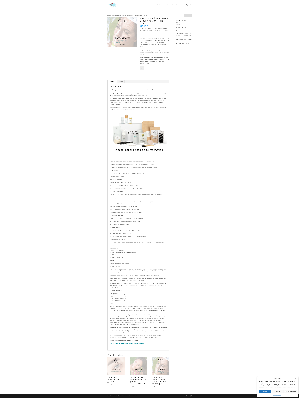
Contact (182, 5)
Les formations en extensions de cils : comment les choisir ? (183, 29)
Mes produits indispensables (184, 39)
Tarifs (158, 5)
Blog (173, 5)
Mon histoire (151, 5)
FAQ (177, 5)
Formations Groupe (116, 15)
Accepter (265, 391)
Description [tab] (112, 81)
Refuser (278, 391)
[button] (296, 378)
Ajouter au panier (154, 68)
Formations (167, 5)
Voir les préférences (290, 391)
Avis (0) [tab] (121, 81)
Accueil (144, 5)
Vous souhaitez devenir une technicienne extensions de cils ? (183, 35)
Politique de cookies (277, 395)
